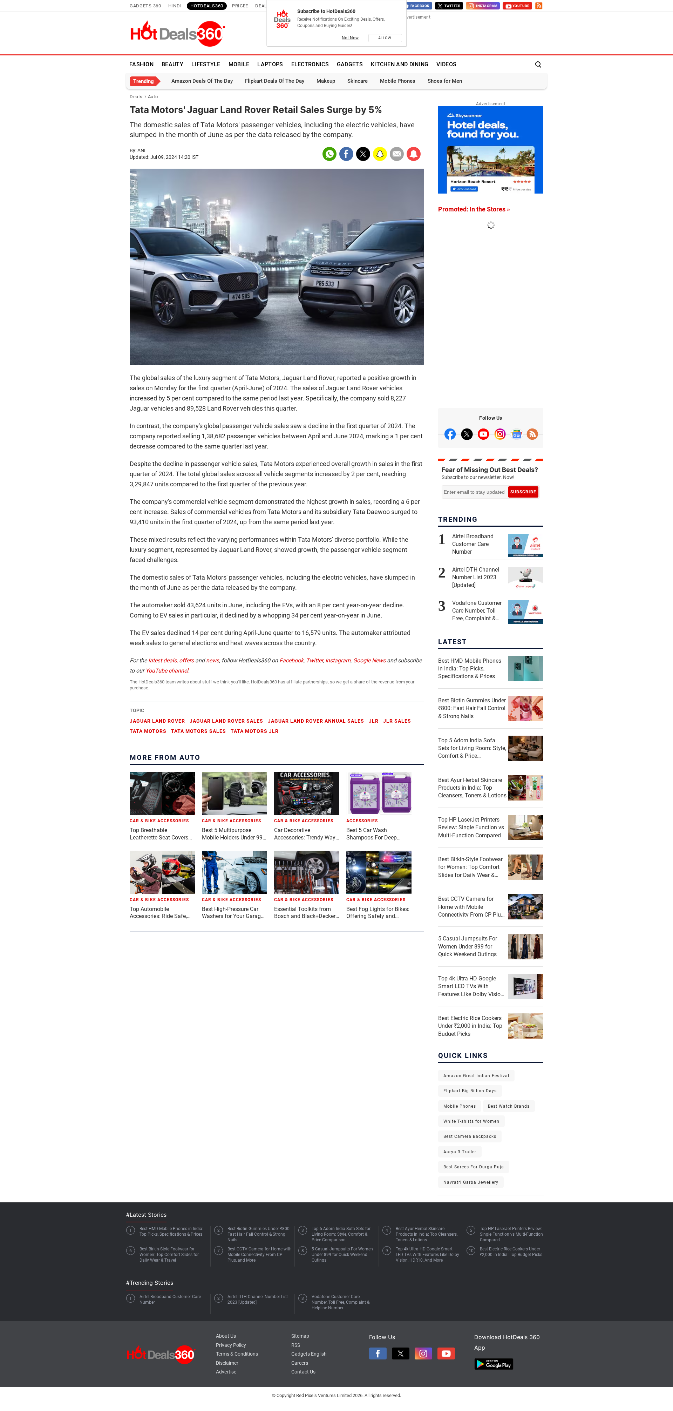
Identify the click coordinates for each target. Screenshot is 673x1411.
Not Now (350, 37)
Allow (385, 38)
